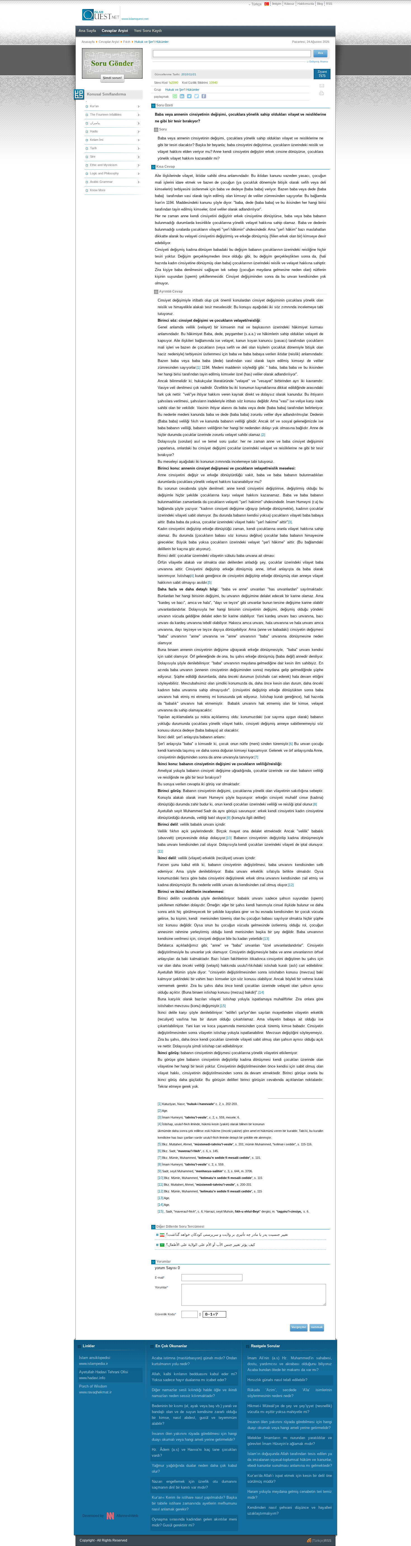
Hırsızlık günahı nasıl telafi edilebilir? (277, 1380)
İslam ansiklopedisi (94, 1361)
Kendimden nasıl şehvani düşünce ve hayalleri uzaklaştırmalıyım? (289, 1510)
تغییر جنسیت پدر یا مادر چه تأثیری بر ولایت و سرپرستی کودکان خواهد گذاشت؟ (226, 1235)
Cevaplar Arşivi (109, 41)
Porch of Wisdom (95, 1389)
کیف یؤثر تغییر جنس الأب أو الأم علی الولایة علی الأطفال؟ (209, 1245)
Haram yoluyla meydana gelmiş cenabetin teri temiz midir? (289, 1494)
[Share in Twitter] (196, 96)
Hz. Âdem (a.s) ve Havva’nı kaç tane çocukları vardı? (194, 1452)
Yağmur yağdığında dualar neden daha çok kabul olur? (194, 1468)
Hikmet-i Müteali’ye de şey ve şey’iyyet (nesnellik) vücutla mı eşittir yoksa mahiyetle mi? (289, 1409)
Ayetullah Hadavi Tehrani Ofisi (103, 1375)
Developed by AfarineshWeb (110, 1516)
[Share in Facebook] (204, 96)
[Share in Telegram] (189, 96)
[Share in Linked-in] (182, 96)
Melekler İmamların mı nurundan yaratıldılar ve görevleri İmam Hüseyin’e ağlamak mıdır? (289, 1441)
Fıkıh (126, 41)
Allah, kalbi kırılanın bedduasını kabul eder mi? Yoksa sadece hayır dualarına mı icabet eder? (194, 1377)
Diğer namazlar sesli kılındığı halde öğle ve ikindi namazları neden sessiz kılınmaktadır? (194, 1393)
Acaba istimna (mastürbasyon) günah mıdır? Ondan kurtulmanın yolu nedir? (194, 1361)
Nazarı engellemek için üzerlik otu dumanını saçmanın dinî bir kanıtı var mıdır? (194, 1484)
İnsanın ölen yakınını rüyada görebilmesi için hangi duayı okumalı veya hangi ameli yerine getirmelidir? (289, 1425)
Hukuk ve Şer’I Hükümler (182, 89)
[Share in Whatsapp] (175, 96)
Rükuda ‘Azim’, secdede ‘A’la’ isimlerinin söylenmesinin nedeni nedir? (289, 1393)
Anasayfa (88, 41)
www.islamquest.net (135, 18)
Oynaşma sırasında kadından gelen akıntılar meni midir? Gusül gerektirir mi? (194, 1522)
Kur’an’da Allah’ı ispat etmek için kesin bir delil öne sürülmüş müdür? (289, 1478)
